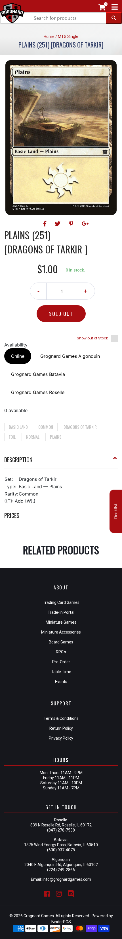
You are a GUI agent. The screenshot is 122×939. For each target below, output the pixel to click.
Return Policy (61, 728)
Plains (56, 437)
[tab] (61, 461)
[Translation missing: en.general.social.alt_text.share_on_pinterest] (72, 223)
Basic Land (18, 427)
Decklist (115, 511)
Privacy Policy (61, 738)
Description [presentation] (18, 459)
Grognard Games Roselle (37, 392)
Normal (32, 437)
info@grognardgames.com (67, 879)
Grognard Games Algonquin (70, 356)
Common (45, 427)
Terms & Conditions (61, 718)
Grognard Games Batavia (38, 374)
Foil (12, 437)
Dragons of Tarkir (80, 427)
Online (17, 356)
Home (49, 36)
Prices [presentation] (11, 515)
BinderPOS (61, 921)
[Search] (114, 18)
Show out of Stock (92, 338)
